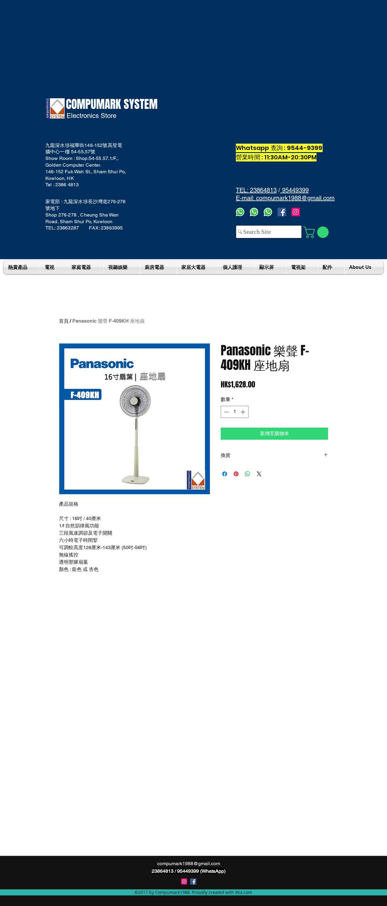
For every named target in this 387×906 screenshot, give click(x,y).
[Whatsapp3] (240, 212)
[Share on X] (259, 473)
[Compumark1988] (193, 881)
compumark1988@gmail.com (188, 863)
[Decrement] (226, 412)
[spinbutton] (234, 412)
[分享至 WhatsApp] (247, 473)
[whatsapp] (268, 212)
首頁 (64, 321)
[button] (317, 232)
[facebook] (282, 212)
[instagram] (184, 881)
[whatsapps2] (254, 212)
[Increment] (243, 412)
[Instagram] (295, 212)
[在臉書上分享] (224, 473)
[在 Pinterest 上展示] (236, 473)
